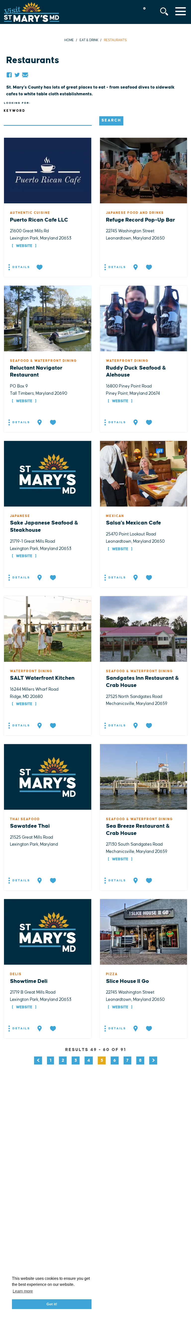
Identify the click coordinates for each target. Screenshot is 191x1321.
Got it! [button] (52, 1304)
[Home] (31, 12)
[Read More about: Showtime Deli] (47, 931)
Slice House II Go (127, 981)
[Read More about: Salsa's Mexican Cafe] (143, 473)
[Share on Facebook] (9, 75)
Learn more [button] (23, 1291)
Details (20, 267)
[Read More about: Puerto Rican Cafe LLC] (47, 170)
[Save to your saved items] (40, 267)
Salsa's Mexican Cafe (133, 523)
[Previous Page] (38, 1060)
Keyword (14, 111)
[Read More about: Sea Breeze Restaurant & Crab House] (143, 776)
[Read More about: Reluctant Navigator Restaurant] (47, 318)
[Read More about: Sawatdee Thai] (47, 776)
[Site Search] (164, 11)
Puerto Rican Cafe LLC (39, 220)
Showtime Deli (29, 981)
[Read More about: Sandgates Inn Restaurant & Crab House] (143, 628)
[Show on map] (136, 267)
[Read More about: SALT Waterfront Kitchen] (47, 628)
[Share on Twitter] (17, 75)
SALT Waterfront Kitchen (42, 678)
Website (24, 246)
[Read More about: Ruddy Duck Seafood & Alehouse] (143, 318)
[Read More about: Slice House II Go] (143, 931)
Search (111, 120)
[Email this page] (25, 75)
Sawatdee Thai (30, 826)
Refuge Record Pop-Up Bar (140, 220)
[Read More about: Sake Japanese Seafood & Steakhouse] (47, 473)
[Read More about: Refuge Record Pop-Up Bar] (143, 170)
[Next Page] (153, 1060)
